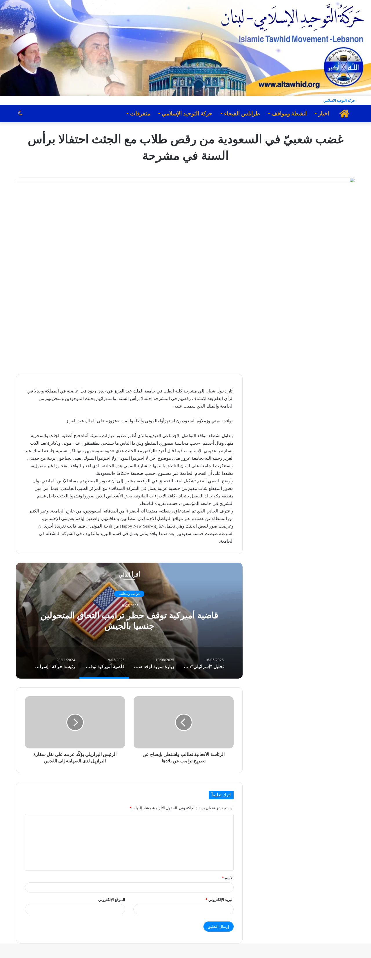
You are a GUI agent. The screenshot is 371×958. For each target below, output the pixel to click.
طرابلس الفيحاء (242, 113)
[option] (129, 621)
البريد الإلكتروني (219, 899)
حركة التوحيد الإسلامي (187, 113)
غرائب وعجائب (129, 594)
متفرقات (140, 113)
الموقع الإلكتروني (111, 899)
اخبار (323, 113)
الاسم (228, 878)
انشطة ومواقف (289, 113)
